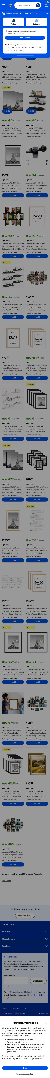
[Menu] (4, 5)
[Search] (38, 5)
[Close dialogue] (45, 1023)
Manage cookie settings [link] (24, 1074)
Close (25, 1068)
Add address (25, 38)
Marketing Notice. (35, 1056)
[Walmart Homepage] (10, 5)
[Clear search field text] (34, 5)
